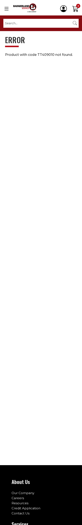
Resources (20, 503)
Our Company (23, 493)
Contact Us (20, 513)
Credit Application (26, 508)
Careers (18, 498)
